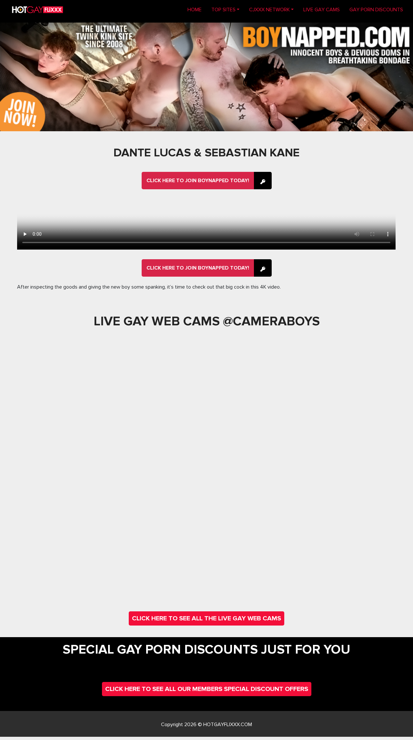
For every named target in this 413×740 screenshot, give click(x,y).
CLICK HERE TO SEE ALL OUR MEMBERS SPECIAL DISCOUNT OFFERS (206, 689)
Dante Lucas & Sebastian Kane (207, 153)
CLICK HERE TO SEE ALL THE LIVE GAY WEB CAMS (206, 618)
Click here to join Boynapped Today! (197, 180)
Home (196, 9)
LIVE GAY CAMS (321, 9)
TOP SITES (223, 9)
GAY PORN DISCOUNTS (376, 9)
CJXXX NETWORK (269, 9)
